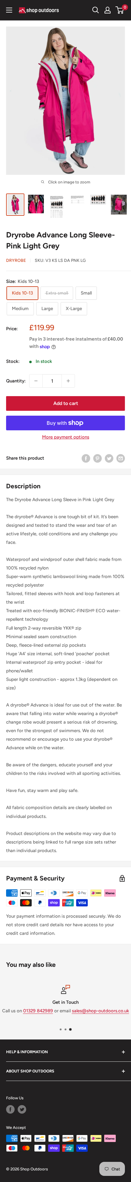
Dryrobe (16, 260)
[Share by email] (120, 458)
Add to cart (65, 403)
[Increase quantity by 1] (68, 380)
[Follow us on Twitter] (22, 1109)
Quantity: (16, 381)
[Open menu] (9, 10)
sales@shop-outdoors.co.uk (100, 1011)
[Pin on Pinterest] (97, 458)
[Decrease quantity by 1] (36, 380)
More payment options (65, 437)
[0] (120, 10)
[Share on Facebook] (86, 458)
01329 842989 (38, 1011)
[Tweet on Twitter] (109, 458)
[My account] (107, 10)
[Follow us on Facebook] (10, 1109)
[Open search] (95, 10)
